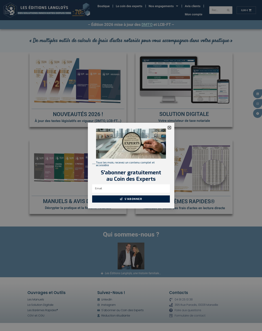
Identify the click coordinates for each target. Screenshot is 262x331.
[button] (169, 127)
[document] (131, 165)
